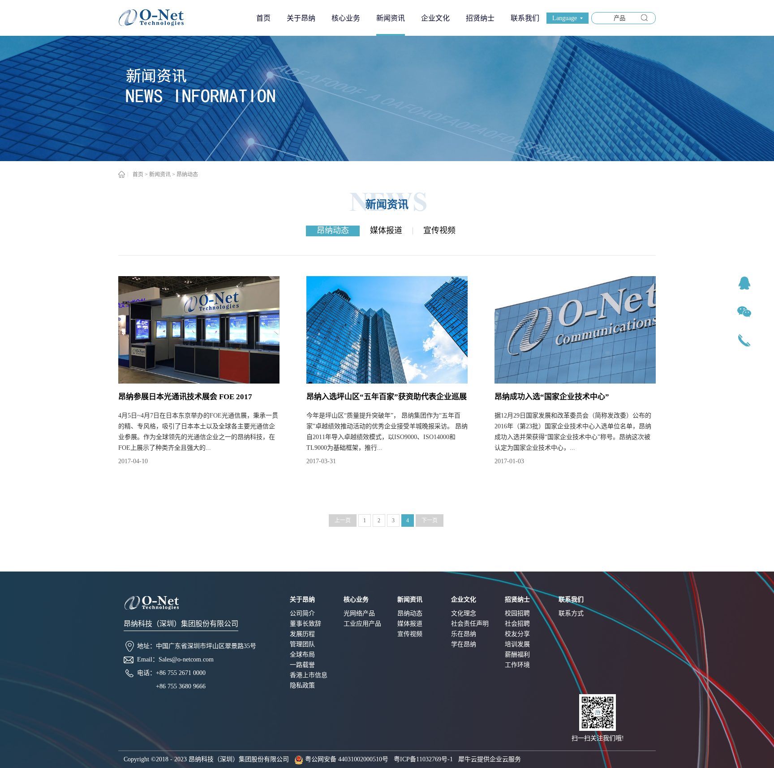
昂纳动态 (187, 174)
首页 (263, 18)
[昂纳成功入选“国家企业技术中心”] (590, 280)
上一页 (343, 520)
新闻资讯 (160, 174)
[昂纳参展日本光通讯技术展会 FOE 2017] (214, 280)
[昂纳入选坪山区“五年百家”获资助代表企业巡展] (402, 280)
